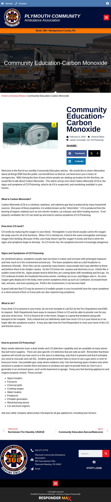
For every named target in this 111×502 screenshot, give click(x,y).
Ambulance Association (42, 20)
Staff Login (94, 468)
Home (4, 96)
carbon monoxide (78, 140)
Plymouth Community (52, 16)
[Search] (106, 453)
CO (88, 140)
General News (17, 96)
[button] (83, 3)
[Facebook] (108, 3)
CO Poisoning (97, 140)
